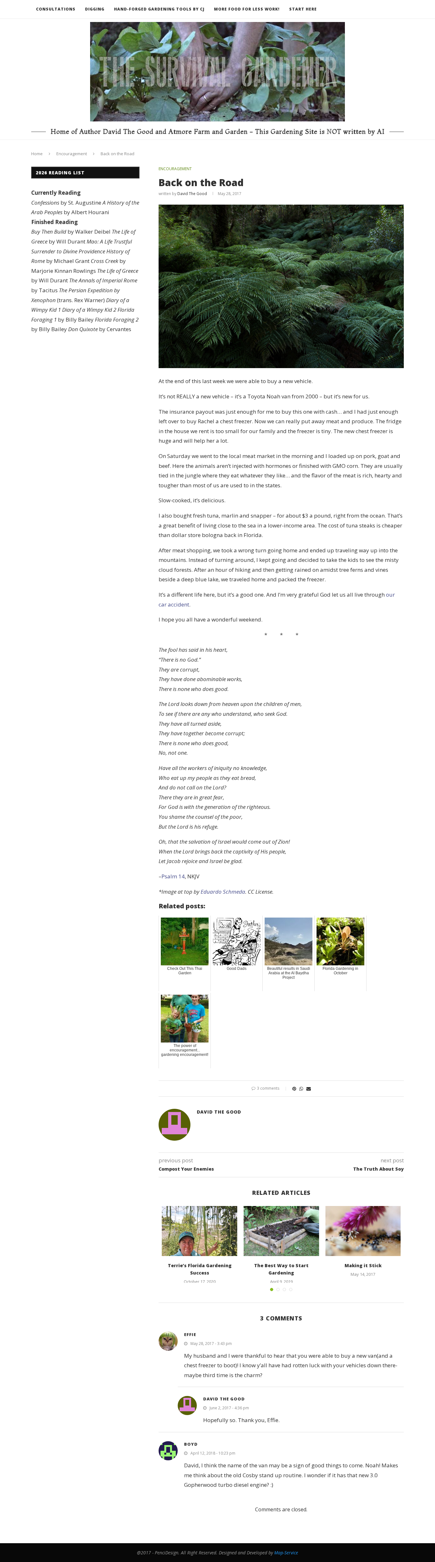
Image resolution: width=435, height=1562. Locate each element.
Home (37, 153)
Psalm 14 (173, 876)
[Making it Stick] (363, 1231)
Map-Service (286, 1553)
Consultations (55, 9)
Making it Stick (363, 1265)
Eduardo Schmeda (223, 891)
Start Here (303, 9)
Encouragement (71, 153)
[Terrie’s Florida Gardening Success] (199, 1231)
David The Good (192, 193)
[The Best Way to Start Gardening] (281, 1231)
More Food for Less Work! (247, 9)
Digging (94, 9)
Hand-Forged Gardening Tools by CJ (159, 9)
